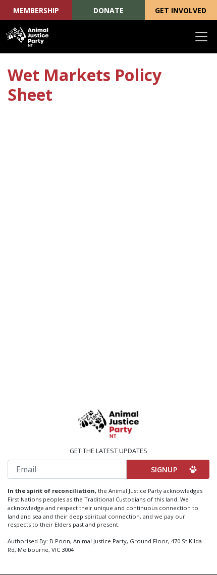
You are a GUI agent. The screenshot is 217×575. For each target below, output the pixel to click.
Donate (108, 10)
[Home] (27, 36)
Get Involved (180, 10)
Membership (36, 10)
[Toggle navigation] (201, 36)
